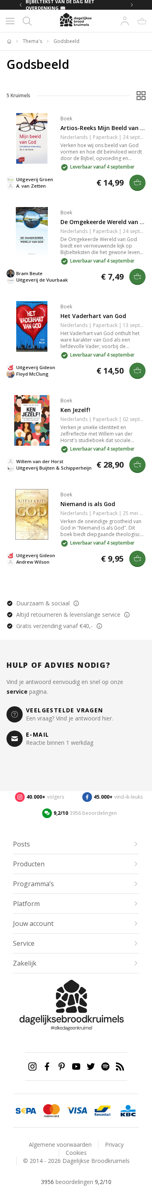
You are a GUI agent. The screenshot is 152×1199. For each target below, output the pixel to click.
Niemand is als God (87, 504)
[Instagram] (32, 1066)
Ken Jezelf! (75, 410)
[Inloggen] (125, 21)
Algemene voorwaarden (60, 1144)
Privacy (114, 1144)
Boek (66, 118)
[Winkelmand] (142, 21)
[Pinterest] (62, 1066)
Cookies (76, 1152)
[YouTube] (76, 1066)
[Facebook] (47, 1066)
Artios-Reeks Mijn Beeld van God (106, 128)
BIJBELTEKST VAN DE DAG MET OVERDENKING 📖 (60, 5)
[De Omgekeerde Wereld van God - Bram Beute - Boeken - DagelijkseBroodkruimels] (31, 232)
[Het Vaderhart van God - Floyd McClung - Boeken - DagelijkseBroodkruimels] (31, 326)
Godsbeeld (66, 41)
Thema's (32, 41)
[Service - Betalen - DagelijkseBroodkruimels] (26, 1111)
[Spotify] (105, 1066)
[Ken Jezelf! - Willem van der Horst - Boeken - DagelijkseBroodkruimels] (31, 420)
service (17, 691)
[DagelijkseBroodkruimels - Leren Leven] (8, 41)
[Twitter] (91, 1066)
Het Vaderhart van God (93, 316)
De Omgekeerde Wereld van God (105, 222)
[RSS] (120, 1066)
